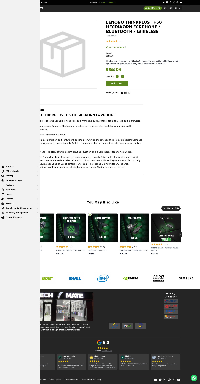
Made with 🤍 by (91, 380)
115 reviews (107, 351)
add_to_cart (117, 83)
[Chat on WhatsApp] (194, 378)
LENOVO (110, 56)
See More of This (171, 208)
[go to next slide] (180, 234)
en (176, 8)
